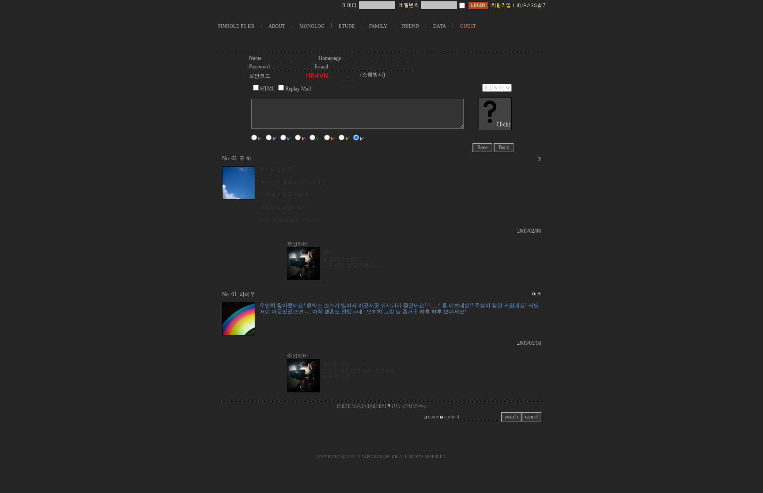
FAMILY (378, 26)
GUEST (468, 26)
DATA (439, 26)
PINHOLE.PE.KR (236, 26)
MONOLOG (312, 26)
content (451, 417)
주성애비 (297, 244)
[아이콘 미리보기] (495, 128)
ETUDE (347, 26)
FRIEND (410, 26)
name (433, 417)
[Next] (420, 405)
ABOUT (276, 26)
